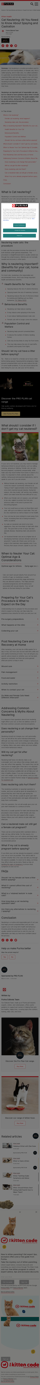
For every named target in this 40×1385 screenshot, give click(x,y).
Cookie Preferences (19, 225)
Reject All (19, 235)
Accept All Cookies (20, 230)
